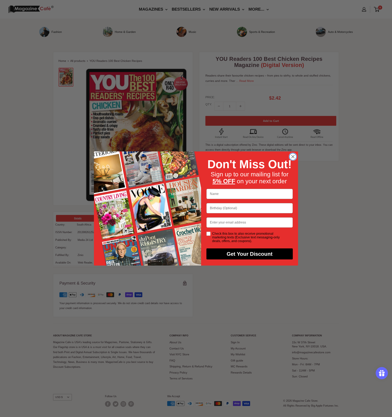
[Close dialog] (292, 156)
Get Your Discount (250, 254)
